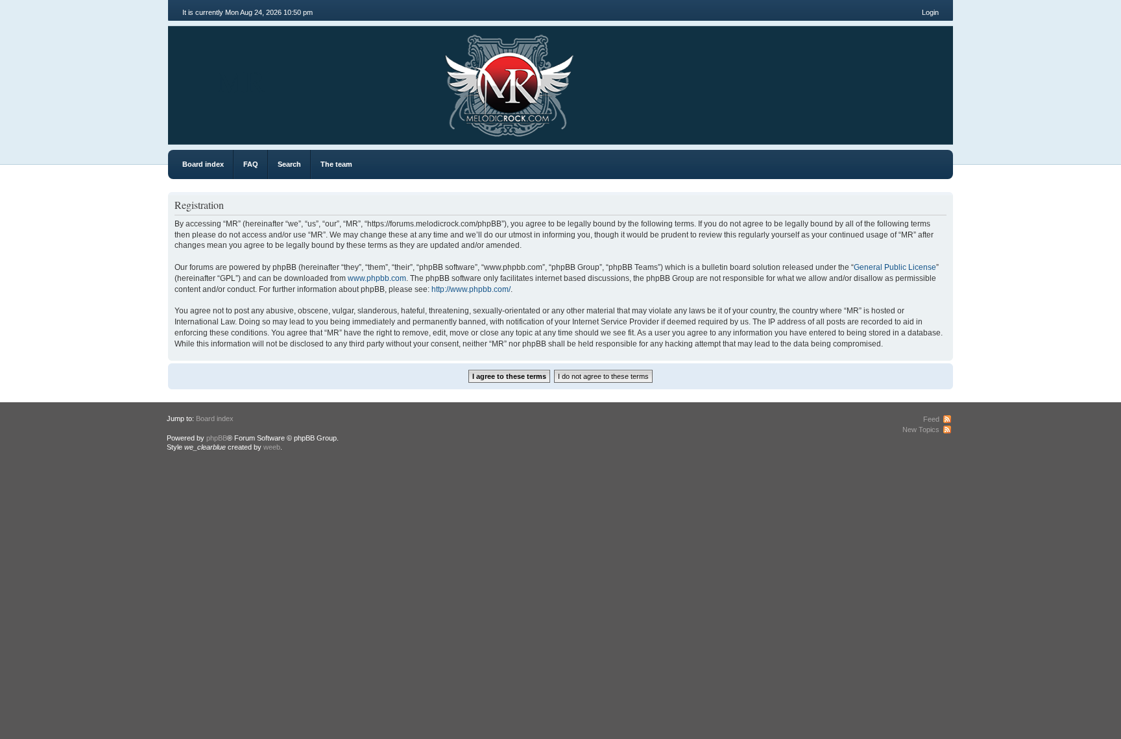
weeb (271, 447)
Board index (203, 164)
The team (336, 164)
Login (930, 12)
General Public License (895, 267)
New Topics (920, 429)
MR (241, 80)
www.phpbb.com (377, 278)
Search (289, 164)
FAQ (250, 164)
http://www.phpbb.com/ (471, 289)
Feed (931, 419)
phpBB (216, 438)
